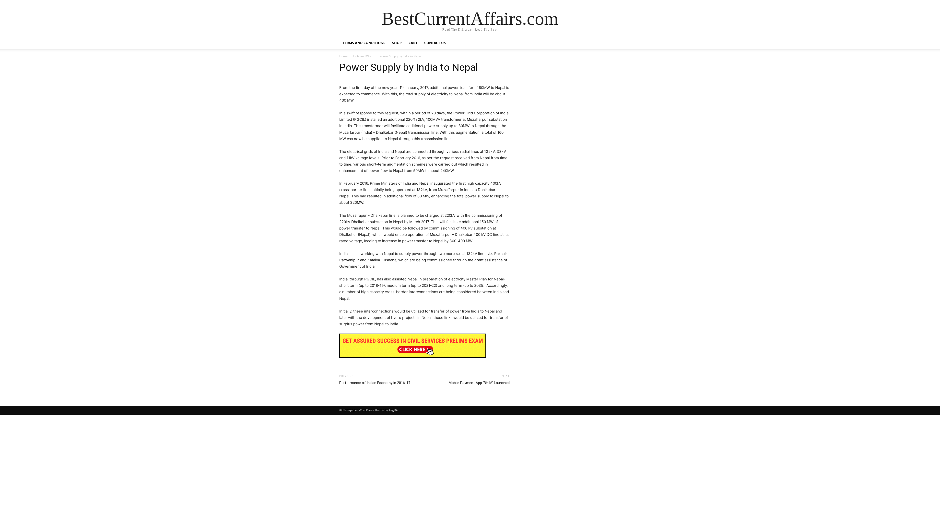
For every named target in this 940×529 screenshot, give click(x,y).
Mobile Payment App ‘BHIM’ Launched (479, 383)
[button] (595, 43)
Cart (413, 42)
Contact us (435, 42)
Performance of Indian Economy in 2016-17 (374, 383)
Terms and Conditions (364, 42)
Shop (397, 42)
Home (343, 56)
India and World (363, 56)
